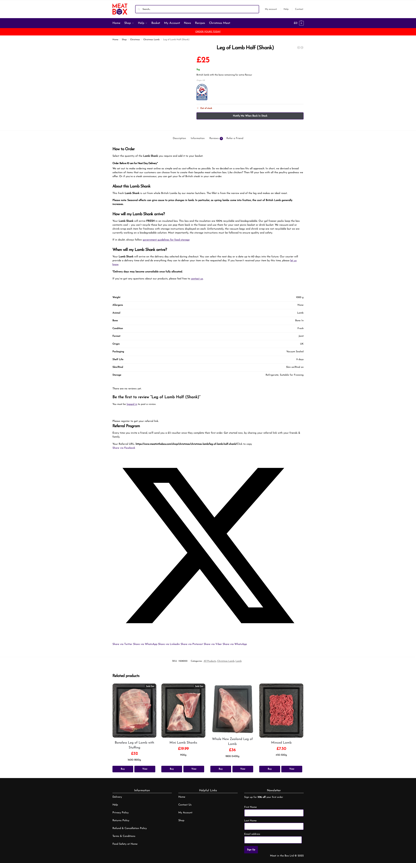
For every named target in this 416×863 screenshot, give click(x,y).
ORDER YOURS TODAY (208, 32)
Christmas (135, 40)
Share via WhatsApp (145, 644)
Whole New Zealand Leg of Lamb (232, 742)
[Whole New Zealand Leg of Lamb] (232, 708)
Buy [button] (221, 769)
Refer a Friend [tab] (234, 138)
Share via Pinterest (192, 644)
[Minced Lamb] (281, 710)
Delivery (117, 797)
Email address (252, 834)
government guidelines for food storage (166, 240)
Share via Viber (213, 644)
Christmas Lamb (151, 40)
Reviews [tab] (215, 138)
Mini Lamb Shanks (183, 742)
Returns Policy (120, 820)
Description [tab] (179, 138)
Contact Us (185, 805)
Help (286, 9)
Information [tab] (198, 138)
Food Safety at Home (124, 844)
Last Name (250, 821)
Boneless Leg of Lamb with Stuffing (134, 745)
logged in (132, 404)
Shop (124, 40)
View (144, 769)
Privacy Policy (120, 812)
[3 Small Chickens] (298, 47)
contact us (197, 278)
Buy (123, 769)
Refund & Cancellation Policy (129, 828)
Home (115, 40)
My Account (185, 812)
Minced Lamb (281, 742)
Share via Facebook (123, 448)
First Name (250, 807)
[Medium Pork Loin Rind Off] (302, 47)
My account (271, 9)
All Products (210, 661)
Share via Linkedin (169, 644)
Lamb (239, 661)
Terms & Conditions (123, 836)
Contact (299, 9)
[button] (299, 23)
